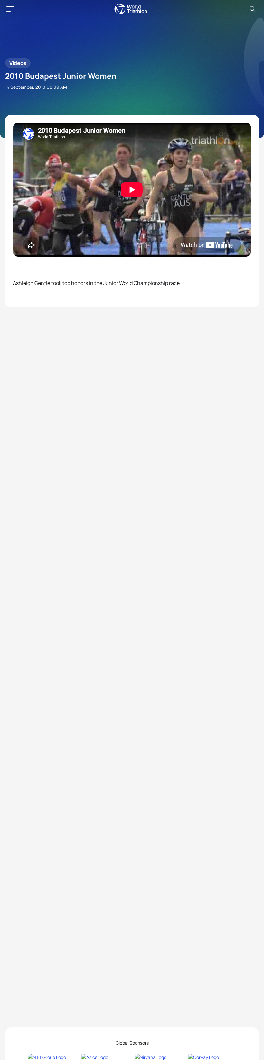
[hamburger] (10, 9)
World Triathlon (130, 9)
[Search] (252, 9)
